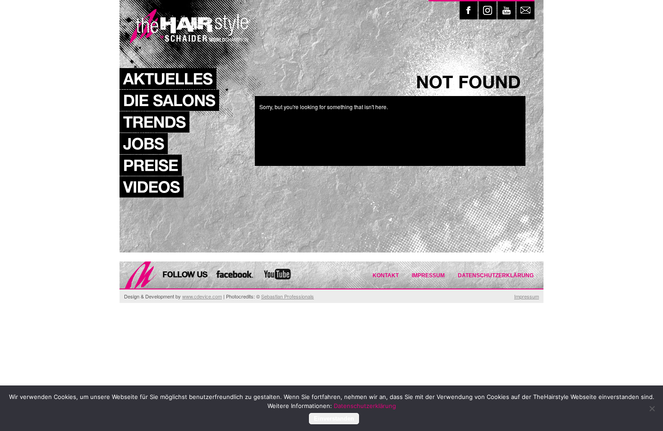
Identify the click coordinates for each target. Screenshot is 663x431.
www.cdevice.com (202, 296)
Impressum (428, 275)
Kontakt (386, 275)
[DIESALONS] (169, 100)
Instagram (488, 10)
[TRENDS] (154, 122)
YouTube (506, 10)
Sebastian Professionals (287, 296)
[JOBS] (144, 143)
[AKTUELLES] (168, 78)
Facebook (469, 10)
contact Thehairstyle (525, 10)
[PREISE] (151, 165)
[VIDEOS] (152, 186)
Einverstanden (334, 418)
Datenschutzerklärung (496, 275)
